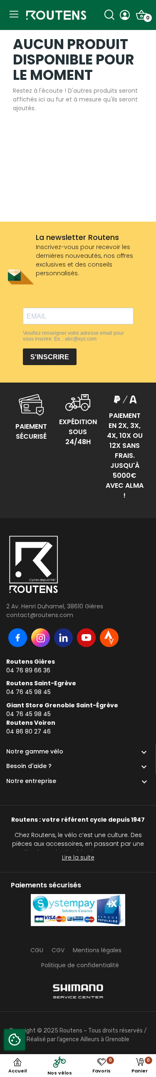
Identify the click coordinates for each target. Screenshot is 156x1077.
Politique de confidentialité (80, 965)
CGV (58, 950)
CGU (36, 950)
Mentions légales (97, 950)
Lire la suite (78, 857)
